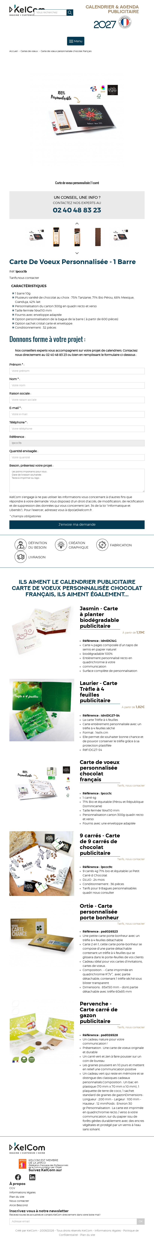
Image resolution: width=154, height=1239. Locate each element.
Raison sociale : (20, 393)
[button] (77, 224)
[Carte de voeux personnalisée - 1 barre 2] (77, 237)
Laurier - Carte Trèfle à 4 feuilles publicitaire (98, 692)
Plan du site (16, 1197)
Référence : (17, 436)
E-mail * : (15, 407)
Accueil (13, 51)
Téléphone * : (18, 422)
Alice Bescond (18, 1205)
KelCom (32, 1230)
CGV (12, 1188)
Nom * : (14, 379)
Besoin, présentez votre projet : (31, 465)
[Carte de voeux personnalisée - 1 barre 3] (98, 237)
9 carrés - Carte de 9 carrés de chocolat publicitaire (100, 844)
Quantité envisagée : (23, 451)
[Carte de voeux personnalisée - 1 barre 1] (56, 237)
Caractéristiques (28, 286)
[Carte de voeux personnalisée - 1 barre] (77, 119)
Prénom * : (16, 364)
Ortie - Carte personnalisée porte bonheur (99, 912)
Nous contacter (19, 1201)
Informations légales (22, 1192)
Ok (141, 1221)
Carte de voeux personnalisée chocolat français (99, 771)
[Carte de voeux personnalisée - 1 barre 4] (119, 237)
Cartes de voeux (29, 51)
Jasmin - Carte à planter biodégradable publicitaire (99, 617)
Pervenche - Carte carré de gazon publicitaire (99, 1012)
